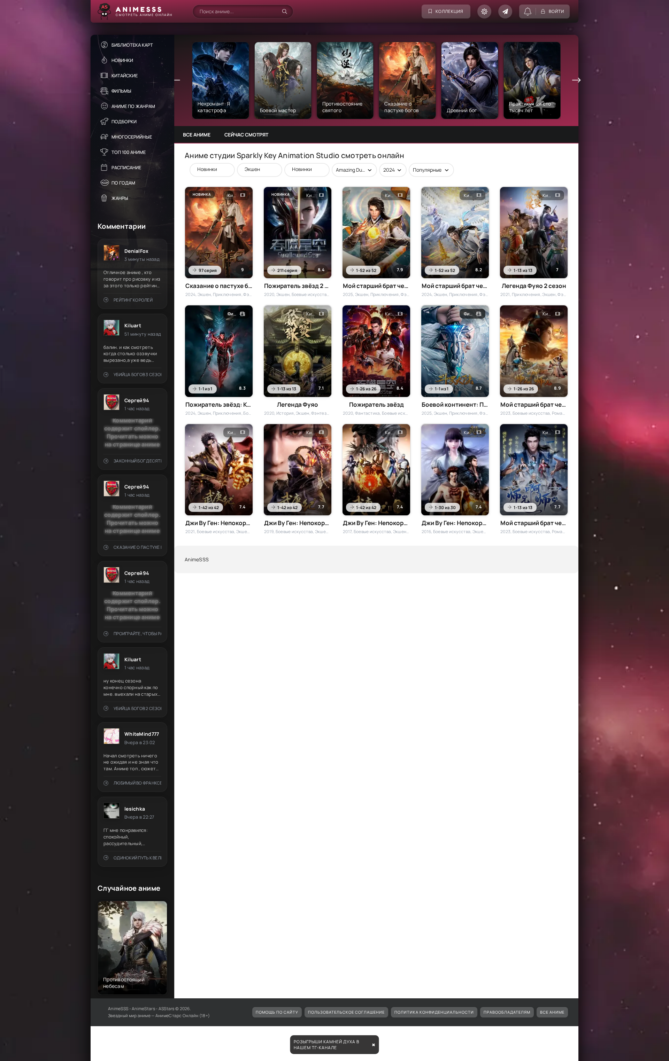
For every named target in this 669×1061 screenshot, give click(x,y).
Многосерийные (132, 137)
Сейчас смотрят (246, 134)
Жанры (120, 198)
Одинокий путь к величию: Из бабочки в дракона (137, 858)
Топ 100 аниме (129, 152)
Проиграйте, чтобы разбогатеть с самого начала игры (137, 634)
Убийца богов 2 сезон (137, 708)
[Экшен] (256, 169)
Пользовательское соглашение (346, 1012)
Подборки (124, 121)
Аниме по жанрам (133, 106)
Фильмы (121, 91)
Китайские (125, 75)
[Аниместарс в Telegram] (505, 11)
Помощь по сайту (277, 1012)
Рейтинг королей (133, 300)
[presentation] (176, 80)
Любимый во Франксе (137, 783)
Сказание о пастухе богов (137, 547)
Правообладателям (507, 1012)
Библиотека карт (132, 45)
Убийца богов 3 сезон (137, 374)
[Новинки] (209, 169)
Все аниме (196, 134)
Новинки (122, 60)
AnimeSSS (197, 559)
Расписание (126, 167)
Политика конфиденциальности (434, 1012)
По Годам (123, 183)
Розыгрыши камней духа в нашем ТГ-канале (326, 1045)
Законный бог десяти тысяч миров (137, 461)
